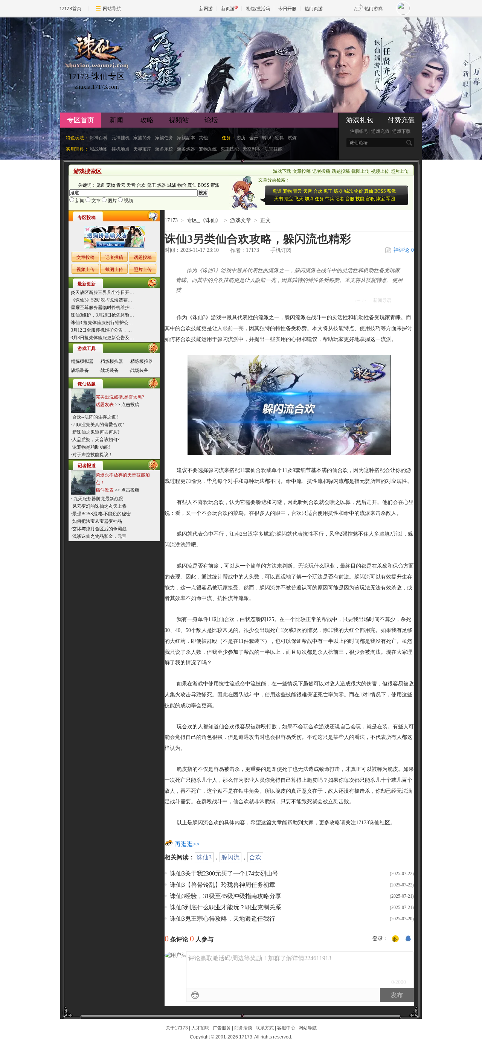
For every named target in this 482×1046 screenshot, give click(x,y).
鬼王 (151, 185)
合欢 (141, 185)
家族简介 (142, 137)
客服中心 (286, 1028)
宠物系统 (208, 149)
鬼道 (100, 185)
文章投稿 (302, 171)
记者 (339, 198)
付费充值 (401, 120)
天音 (131, 185)
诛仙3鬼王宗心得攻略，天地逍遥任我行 (222, 918)
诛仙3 (204, 857)
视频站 (179, 120)
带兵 (329, 198)
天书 (278, 198)
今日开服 (287, 8)
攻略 (147, 120)
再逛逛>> (187, 844)
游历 (241, 137)
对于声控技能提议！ (92, 454)
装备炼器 (186, 149)
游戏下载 (401, 131)
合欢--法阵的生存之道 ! (95, 417)
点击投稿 (130, 404)
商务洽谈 (243, 1028)
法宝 (288, 198)
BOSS (203, 185)
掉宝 (380, 198)
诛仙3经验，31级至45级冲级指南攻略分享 (225, 896)
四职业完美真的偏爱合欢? (98, 424)
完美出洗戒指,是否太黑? (120, 397)
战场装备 (80, 370)
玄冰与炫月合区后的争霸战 (99, 528)
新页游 (228, 8)
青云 (120, 185)
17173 (171, 220)
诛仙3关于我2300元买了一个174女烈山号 (224, 873)
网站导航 (112, 8)
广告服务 (222, 1028)
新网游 (206, 8)
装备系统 (164, 149)
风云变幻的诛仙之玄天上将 (99, 506)
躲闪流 (230, 857)
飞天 (299, 198)
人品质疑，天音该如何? (95, 439)
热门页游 (314, 8)
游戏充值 (380, 131)
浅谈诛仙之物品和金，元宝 (99, 536)
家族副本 (186, 137)
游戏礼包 (359, 120)
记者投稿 (321, 171)
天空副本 (252, 149)
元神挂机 (120, 137)
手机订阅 (280, 250)
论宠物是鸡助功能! (91, 447)
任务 (319, 198)
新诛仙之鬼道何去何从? (95, 432)
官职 (370, 198)
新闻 (116, 120)
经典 (279, 137)
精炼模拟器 (82, 361)
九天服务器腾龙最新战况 (97, 498)
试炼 (292, 137)
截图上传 (360, 171)
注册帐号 (359, 131)
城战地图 (99, 149)
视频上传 (380, 171)
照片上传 (399, 171)
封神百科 (99, 137)
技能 (360, 198)
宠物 (110, 185)
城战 (171, 185)
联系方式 (265, 1028)
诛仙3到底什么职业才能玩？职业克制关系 (225, 907)
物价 (181, 185)
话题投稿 (341, 171)
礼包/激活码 (258, 8)
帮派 (215, 185)
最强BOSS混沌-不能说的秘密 (101, 513)
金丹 (253, 137)
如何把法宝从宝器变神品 (97, 521)
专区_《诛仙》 (204, 220)
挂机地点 (120, 149)
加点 (309, 198)
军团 (390, 198)
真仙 (192, 185)
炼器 (161, 185)
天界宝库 (142, 149)
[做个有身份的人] (395, 939)
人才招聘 (200, 1028)
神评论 (404, 250)
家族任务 (164, 137)
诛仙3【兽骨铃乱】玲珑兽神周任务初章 (222, 885)
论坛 (211, 120)
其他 (203, 137)
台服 (349, 198)
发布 (397, 995)
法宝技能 (273, 149)
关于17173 (177, 1028)
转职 (266, 137)
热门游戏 (374, 8)
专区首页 (80, 120)
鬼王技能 (230, 149)
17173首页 (70, 8)
